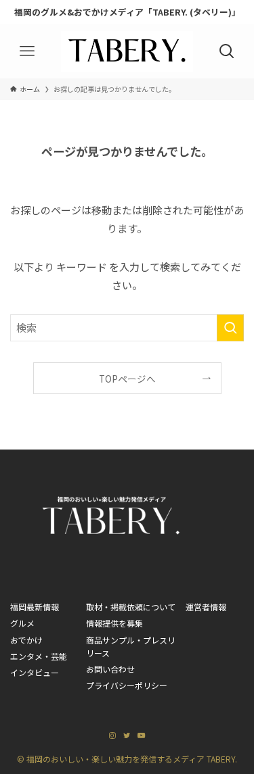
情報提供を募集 (114, 623)
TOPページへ (127, 378)
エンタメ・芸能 (38, 656)
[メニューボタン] (27, 51)
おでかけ (26, 640)
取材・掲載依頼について (130, 606)
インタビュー (34, 672)
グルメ (22, 623)
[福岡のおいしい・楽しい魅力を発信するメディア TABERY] (126, 51)
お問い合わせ (110, 669)
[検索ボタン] (227, 51)
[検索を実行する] (230, 327)
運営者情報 (206, 606)
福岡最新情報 (34, 606)
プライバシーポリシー (126, 685)
